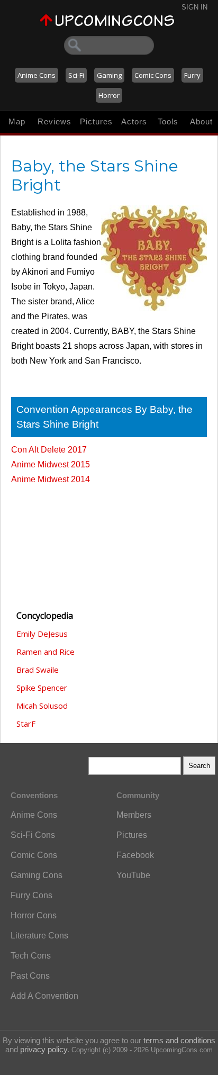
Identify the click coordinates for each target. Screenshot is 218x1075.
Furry (192, 75)
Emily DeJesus (42, 633)
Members (133, 814)
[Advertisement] (64, 542)
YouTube (133, 875)
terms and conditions (179, 1040)
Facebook (135, 855)
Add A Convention (44, 995)
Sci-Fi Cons (33, 834)
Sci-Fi (76, 75)
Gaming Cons (36, 875)
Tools (168, 121)
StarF (25, 723)
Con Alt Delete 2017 (49, 449)
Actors (134, 121)
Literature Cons (39, 935)
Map (16, 121)
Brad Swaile (37, 669)
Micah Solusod (42, 705)
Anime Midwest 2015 (50, 464)
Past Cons (30, 975)
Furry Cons (31, 895)
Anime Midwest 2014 (50, 479)
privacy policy (43, 1049)
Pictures (96, 121)
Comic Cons (152, 75)
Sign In (194, 7)
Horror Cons (34, 915)
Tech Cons (31, 955)
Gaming (109, 75)
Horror (109, 95)
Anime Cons (36, 75)
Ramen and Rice (45, 651)
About (201, 121)
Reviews (54, 121)
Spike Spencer (41, 687)
